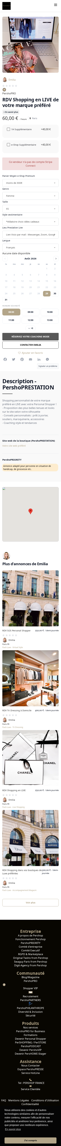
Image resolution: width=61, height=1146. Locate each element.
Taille (5, 201)
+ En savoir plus (11, 112)
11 (14, 281)
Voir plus (30, 902)
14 (38, 281)
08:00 (11, 311)
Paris (34, 118)
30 (55, 293)
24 (6, 293)
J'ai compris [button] (30, 1140)
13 (30, 281)
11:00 (11, 320)
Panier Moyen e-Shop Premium (18, 175)
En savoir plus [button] (13, 1129)
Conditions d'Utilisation (45, 1100)
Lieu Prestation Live (12, 227)
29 (47, 293)
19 (22, 287)
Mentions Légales (18, 1100)
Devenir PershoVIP (30, 1050)
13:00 (50, 320)
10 (6, 281)
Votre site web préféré (14, 445)
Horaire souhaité (11, 306)
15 (47, 281)
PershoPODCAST (30, 1046)
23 (55, 287)
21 (38, 287)
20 (30, 287)
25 (14, 293)
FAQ (3, 1100)
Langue (6, 240)
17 (6, 287)
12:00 (30, 320)
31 (6, 299)
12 (22, 281)
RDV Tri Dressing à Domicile (16, 710)
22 (47, 287)
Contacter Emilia (30, 344)
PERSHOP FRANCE (33, 1083)
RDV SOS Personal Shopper (16, 630)
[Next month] (56, 258)
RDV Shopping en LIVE (14, 790)
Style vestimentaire (12, 214)
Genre (5, 188)
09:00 (30, 311)
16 (55, 281)
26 (22, 293)
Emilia (12, 79)
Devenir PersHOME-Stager (30, 1053)
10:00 (50, 311)
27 (30, 293)
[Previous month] (5, 258)
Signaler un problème (47, 366)
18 (14, 287)
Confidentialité (30, 1104)
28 (38, 293)
